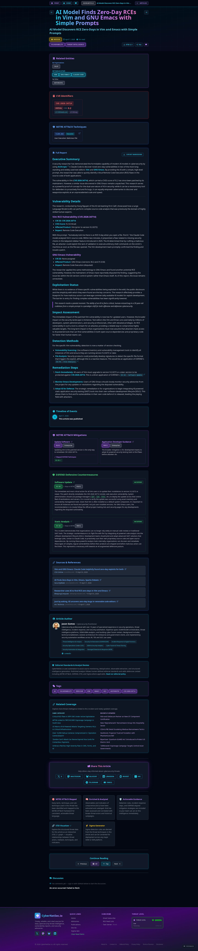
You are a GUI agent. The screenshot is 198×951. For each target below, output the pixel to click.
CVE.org (74, 112)
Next (116, 864)
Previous (83, 864)
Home (73, 918)
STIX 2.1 (129, 44)
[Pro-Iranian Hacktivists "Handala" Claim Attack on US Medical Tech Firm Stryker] (52, 12)
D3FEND (139, 482)
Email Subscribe (109, 918)
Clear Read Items (77, 934)
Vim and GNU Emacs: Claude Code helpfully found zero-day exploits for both (89, 569)
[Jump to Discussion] (75, 3)
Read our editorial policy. (116, 674)
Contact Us (113, 944)
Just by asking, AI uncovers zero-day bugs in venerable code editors (85, 601)
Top (107, 864)
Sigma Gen (75, 931)
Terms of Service (148, 944)
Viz (140, 44)
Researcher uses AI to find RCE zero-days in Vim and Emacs (81, 590)
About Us (104, 944)
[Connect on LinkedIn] (55, 933)
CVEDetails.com (62, 112)
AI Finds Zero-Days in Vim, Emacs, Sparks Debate (76, 580)
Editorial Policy (124, 944)
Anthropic (62, 166)
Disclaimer (159, 944)
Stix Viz (74, 928)
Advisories (75, 921)
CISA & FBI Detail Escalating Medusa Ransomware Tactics (122, 729)
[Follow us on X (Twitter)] (37, 933)
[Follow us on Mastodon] (43, 933)
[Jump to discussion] (146, 44)
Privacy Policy (136, 944)
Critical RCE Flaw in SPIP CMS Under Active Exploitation (73, 716)
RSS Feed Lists (108, 921)
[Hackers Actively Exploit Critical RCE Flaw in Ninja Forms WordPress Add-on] (146, 12)
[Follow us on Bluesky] (49, 933)
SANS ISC (159, 926)
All (96, 864)
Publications (76, 924)
